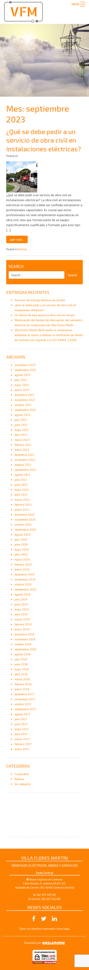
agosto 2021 (22, 475)
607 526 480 (53, 899)
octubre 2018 (22, 644)
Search (16, 266)
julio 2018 (20, 659)
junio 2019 (21, 604)
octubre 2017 (22, 704)
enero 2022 (21, 450)
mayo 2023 (21, 385)
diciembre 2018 (24, 634)
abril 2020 (21, 554)
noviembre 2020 (24, 519)
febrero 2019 (23, 624)
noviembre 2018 (24, 639)
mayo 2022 (21, 430)
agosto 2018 (22, 654)
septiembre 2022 (25, 410)
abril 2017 (21, 734)
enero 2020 (21, 569)
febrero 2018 (23, 684)
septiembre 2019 (25, 589)
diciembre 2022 (24, 395)
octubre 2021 (22, 465)
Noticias (22, 249)
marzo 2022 (22, 440)
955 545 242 (49, 895)
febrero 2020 (23, 564)
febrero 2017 (23, 744)
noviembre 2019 (24, 579)
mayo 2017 (21, 729)
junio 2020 (21, 544)
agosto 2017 (22, 714)
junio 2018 (21, 664)
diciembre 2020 (24, 514)
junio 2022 (21, 425)
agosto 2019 (22, 594)
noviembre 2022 (24, 400)
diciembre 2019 (24, 574)
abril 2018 (21, 674)
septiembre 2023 (25, 370)
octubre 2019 (22, 584)
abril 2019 (21, 614)
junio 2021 (21, 485)
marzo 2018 (22, 679)
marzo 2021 (22, 500)
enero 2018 (21, 689)
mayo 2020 (21, 549)
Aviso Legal (63, 929)
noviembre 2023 (24, 365)
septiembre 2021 (25, 470)
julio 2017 (20, 719)
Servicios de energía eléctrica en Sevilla (39, 300)
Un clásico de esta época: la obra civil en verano (44, 315)
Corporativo (21, 774)
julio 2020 (20, 539)
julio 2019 (20, 599)
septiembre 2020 (25, 529)
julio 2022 (20, 420)
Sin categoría (22, 784)
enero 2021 (21, 509)
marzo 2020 (22, 559)
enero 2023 (21, 390)
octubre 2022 (22, 405)
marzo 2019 (22, 619)
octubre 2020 (22, 524)
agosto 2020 (22, 534)
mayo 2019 (21, 609)
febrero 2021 (23, 505)
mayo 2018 (21, 669)
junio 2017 (21, 724)
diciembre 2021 (24, 455)
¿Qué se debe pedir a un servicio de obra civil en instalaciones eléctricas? (43, 140)
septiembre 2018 (25, 649)
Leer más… (17, 239)
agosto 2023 (22, 375)
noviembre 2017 (24, 699)
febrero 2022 (23, 445)
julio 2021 (20, 480)
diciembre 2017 (24, 694)
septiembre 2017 (25, 709)
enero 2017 (21, 749)
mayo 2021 (21, 490)
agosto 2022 (22, 415)
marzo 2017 (22, 739)
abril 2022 (21, 435)
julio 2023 (20, 380)
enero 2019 (21, 629)
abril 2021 (21, 495)
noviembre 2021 (24, 460)
